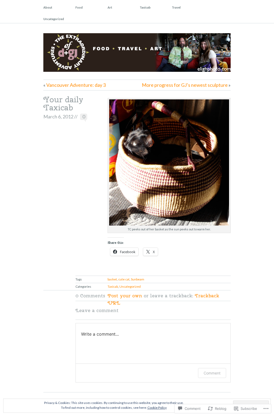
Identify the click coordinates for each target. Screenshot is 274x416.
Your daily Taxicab (63, 103)
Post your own (125, 296)
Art (110, 7)
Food (79, 7)
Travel (176, 7)
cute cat (124, 279)
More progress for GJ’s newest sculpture (185, 85)
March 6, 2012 (58, 116)
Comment (212, 373)
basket (112, 279)
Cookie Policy (157, 408)
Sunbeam (137, 279)
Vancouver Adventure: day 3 (76, 85)
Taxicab (145, 7)
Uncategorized (53, 19)
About (47, 7)
